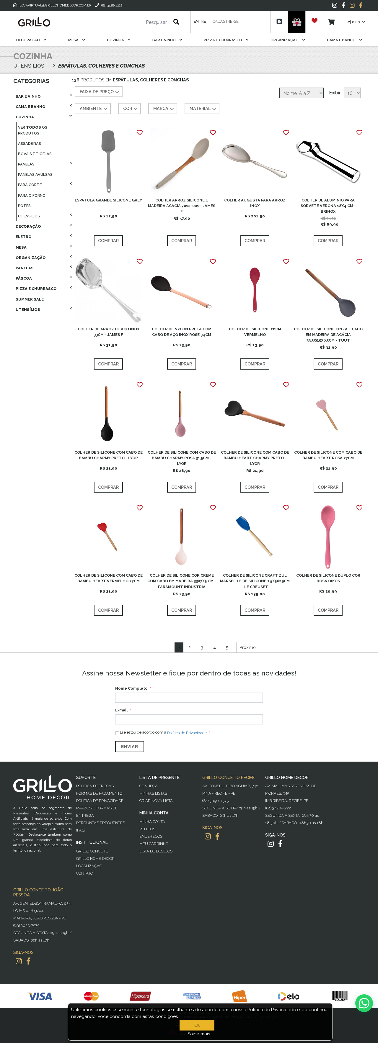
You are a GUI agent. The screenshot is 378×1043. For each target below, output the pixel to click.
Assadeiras (29, 143)
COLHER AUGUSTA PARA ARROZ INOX (255, 203)
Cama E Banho (341, 40)
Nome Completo (131, 688)
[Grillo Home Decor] (34, 21)
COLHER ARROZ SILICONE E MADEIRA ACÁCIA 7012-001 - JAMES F (181, 206)
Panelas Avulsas (35, 174)
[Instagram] (335, 5)
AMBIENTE (91, 108)
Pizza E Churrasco (223, 40)
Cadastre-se (226, 21)
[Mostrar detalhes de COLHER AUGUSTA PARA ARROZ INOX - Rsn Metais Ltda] (255, 161)
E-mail (121, 710)
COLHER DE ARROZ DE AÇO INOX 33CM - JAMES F (108, 332)
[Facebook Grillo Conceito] (361, 5)
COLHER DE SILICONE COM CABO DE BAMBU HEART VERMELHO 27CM (108, 578)
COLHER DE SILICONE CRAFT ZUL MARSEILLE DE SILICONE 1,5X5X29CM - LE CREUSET (255, 581)
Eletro (24, 236)
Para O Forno (31, 195)
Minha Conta (152, 821)
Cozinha (116, 40)
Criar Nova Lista (156, 800)
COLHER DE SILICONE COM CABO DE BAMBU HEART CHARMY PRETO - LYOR (255, 458)
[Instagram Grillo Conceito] (352, 5)
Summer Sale (30, 299)
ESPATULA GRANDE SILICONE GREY (108, 200)
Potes (24, 206)
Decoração (28, 40)
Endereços (150, 836)
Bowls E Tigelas (35, 154)
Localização (89, 866)
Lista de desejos (155, 851)
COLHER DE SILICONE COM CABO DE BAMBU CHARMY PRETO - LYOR (108, 455)
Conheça (148, 786)
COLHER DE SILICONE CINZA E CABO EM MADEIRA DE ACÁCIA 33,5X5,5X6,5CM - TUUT (328, 334)
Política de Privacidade (99, 800)
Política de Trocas (95, 786)
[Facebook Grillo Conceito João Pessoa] (28, 961)
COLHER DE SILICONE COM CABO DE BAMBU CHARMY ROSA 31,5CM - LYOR (182, 458)
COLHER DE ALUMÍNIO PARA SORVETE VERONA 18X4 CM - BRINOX (328, 206)
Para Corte (30, 185)
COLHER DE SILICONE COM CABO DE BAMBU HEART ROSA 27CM (328, 455)
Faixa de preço (97, 91)
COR (127, 108)
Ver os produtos (32, 130)
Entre (200, 21)
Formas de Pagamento (99, 793)
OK (197, 1025)
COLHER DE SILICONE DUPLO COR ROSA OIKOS (328, 578)
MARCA (160, 108)
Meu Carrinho (153, 844)
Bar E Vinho (164, 40)
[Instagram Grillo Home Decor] (270, 843)
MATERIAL (200, 108)
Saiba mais (199, 1034)
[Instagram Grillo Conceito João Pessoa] (18, 961)
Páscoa (24, 278)
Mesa (73, 40)
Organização (285, 40)
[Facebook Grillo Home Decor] (280, 843)
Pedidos (147, 829)
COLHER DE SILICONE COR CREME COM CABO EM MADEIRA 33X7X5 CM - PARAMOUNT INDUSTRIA (181, 581)
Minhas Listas (153, 793)
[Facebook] (343, 5)
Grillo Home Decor (95, 858)
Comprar (108, 240)
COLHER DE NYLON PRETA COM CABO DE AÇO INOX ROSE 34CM (181, 332)
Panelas (26, 164)
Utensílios (29, 216)
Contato (84, 873)
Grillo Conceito (92, 851)
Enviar (129, 746)
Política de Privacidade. (187, 732)
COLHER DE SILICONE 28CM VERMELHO (255, 332)
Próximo (247, 647)
